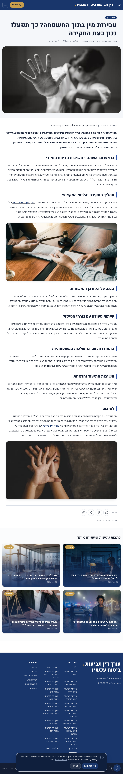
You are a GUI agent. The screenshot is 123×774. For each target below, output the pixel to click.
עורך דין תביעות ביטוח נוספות (51, 705)
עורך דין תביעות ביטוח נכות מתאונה (50, 712)
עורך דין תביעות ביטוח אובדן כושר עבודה (51, 674)
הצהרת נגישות (31, 684)
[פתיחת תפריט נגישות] (117, 768)
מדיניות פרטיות (30, 675)
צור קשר (33, 671)
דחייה (75, 766)
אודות (34, 667)
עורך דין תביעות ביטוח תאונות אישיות (70, 741)
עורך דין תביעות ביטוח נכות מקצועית (70, 713)
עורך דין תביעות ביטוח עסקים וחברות (70, 731)
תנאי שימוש (32, 679)
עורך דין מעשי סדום (23, 202)
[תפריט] (5, 5)
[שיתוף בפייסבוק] (99, 512)
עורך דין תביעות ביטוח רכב (51, 729)
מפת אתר (33, 688)
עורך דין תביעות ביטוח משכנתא (70, 705)
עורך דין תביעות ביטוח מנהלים (70, 697)
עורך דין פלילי (51, 426)
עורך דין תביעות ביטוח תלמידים (51, 740)
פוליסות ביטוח (52, 748)
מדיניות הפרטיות (61, 759)
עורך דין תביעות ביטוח (70, 673)
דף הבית (113, 125)
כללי (75, 667)
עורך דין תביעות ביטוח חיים (51, 690)
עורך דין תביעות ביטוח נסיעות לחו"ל (69, 722)
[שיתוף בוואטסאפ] (106, 512)
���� (73, 752)
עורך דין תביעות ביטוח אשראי (70, 683)
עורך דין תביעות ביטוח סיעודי (51, 722)
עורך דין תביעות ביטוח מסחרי (51, 697)
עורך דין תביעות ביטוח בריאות (51, 683)
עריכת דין (111, 17)
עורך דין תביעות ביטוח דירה (70, 690)
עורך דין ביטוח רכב (50, 667)
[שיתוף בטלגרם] (91, 512)
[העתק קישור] (83, 512)
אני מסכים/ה (90, 766)
